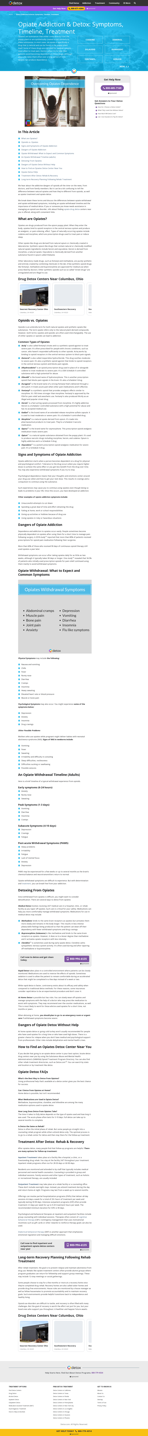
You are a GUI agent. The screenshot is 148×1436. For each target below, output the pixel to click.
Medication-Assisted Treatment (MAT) (21, 1406)
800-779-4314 (97, 1373)
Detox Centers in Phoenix (61, 1418)
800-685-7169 (113, 88)
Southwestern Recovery (65, 309)
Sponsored (91, 8)
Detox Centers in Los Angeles (62, 1409)
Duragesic (117, 49)
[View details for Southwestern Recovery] (68, 295)
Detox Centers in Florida (61, 1396)
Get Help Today (74, 1431)
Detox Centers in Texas (60, 1393)
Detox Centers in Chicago (61, 1412)
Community (114, 3)
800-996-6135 (78, 958)
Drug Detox (12, 1393)
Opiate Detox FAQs (29, 172)
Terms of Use (101, 1403)
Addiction (86, 3)
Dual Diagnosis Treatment (17, 1409)
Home (11, 14)
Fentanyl (90, 59)
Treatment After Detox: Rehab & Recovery (39, 175)
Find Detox (74, 3)
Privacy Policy (101, 1406)
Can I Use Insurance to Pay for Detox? (110, 117)
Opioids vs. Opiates (29, 142)
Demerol (117, 39)
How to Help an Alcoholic (17, 1412)
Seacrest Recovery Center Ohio (34, 309)
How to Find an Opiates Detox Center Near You (41, 168)
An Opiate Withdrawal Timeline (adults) (38, 157)
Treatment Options (17, 1387)
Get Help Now (59, 8)
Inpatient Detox (14, 1399)
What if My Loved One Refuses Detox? (110, 110)
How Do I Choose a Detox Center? (109, 107)
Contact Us (101, 1396)
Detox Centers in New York (62, 1399)
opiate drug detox (72, 209)
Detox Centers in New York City (63, 1406)
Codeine (90, 39)
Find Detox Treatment (63, 1387)
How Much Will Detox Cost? (107, 114)
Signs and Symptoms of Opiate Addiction (39, 146)
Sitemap (100, 1399)
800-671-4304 (77, 8)
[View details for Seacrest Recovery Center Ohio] (34, 295)
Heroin (117, 59)
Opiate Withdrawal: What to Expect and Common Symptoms (47, 153)
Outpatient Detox (14, 1403)
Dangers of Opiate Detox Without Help (38, 164)
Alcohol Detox (13, 1396)
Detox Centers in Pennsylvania (63, 1403)
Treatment (100, 3)
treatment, (26, 883)
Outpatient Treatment (28, 1184)
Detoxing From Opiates (31, 161)
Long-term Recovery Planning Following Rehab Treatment (46, 179)
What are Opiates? (29, 138)
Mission (99, 1390)
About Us (100, 1393)
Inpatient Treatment (27, 1157)
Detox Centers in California (62, 1390)
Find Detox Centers (15, 1390)
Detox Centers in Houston (61, 1415)
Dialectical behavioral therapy (31, 1232)
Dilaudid (90, 49)
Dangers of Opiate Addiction (33, 149)
